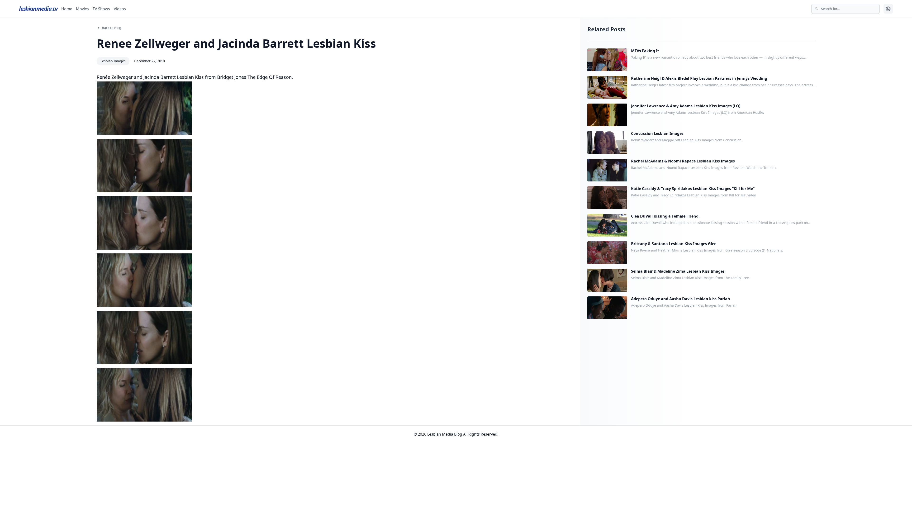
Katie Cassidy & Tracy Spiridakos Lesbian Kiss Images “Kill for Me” (693, 188)
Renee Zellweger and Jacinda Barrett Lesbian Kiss (236, 43)
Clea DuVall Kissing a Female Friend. (665, 216)
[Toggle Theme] (888, 9)
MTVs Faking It (645, 50)
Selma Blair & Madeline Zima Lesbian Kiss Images (678, 271)
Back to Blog (111, 27)
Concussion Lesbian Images (657, 133)
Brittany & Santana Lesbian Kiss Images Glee (673, 243)
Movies (82, 8)
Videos (120, 8)
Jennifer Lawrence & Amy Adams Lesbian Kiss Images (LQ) (685, 106)
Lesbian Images (113, 61)
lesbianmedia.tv (38, 8)
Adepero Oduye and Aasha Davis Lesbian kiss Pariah (680, 298)
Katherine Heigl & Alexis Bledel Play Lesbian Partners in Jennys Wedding (699, 78)
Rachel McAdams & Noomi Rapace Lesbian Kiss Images (683, 161)
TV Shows (101, 8)
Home (66, 8)
